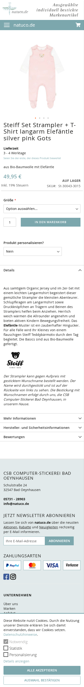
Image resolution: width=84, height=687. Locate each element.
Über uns (11, 604)
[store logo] (15, 8)
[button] (36, 118)
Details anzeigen (16, 661)
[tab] (42, 269)
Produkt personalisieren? (24, 243)
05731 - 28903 (14, 499)
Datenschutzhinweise (20, 634)
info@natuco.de (16, 503)
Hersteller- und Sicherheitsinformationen (37, 427)
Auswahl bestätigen (42, 680)
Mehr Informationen (20, 418)
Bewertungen (14, 437)
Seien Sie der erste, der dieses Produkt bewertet (32, 158)
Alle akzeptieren (42, 670)
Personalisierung (23, 654)
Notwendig (18, 641)
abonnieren (59, 541)
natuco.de (24, 25)
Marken (9, 608)
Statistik (15, 648)
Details (9, 270)
